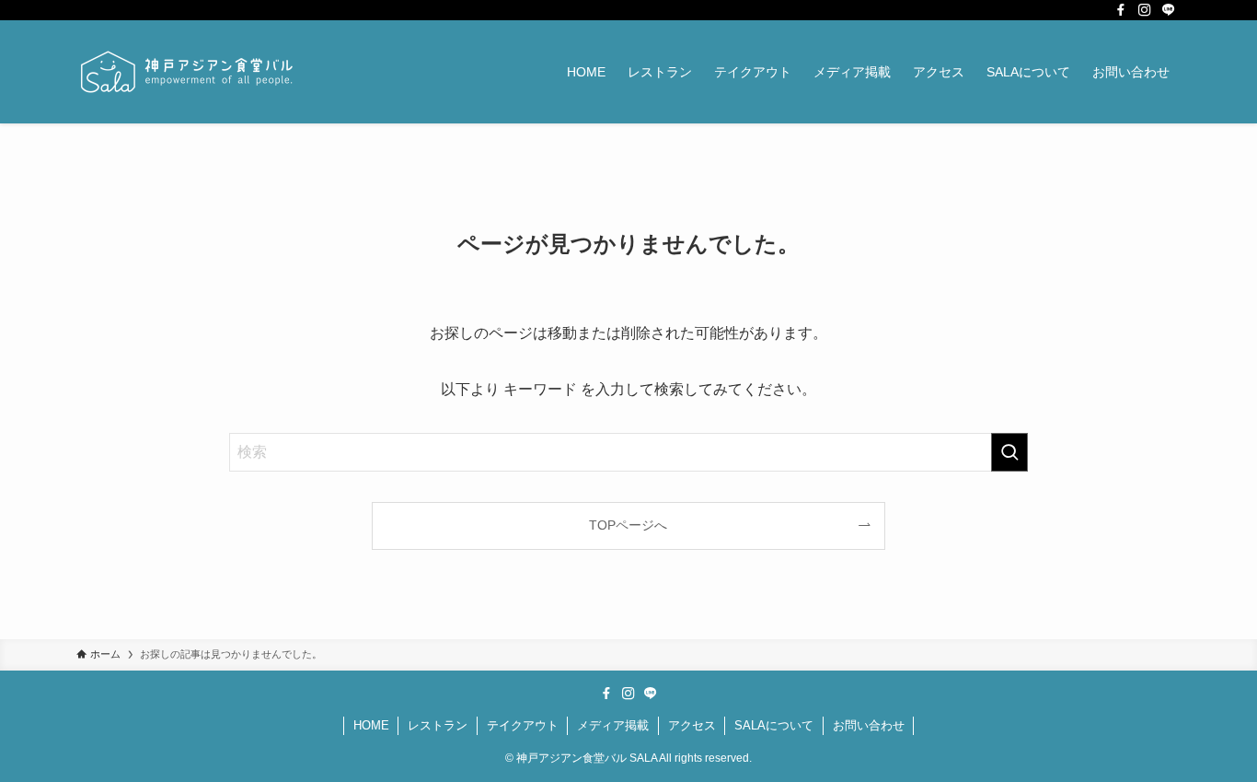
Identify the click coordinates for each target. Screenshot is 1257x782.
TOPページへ (628, 525)
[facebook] (1121, 10)
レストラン (437, 725)
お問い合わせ (869, 725)
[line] (1169, 10)
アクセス (692, 725)
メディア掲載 (613, 725)
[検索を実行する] (1009, 452)
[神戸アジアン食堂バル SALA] (186, 72)
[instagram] (1145, 10)
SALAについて (773, 725)
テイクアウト (523, 725)
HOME (371, 725)
